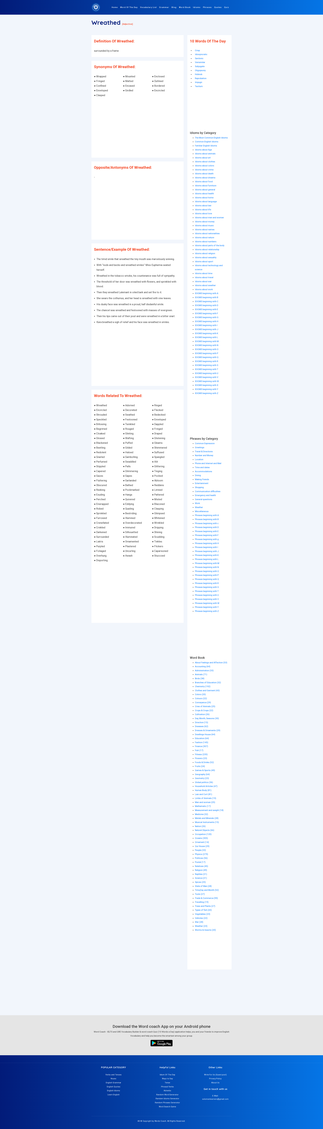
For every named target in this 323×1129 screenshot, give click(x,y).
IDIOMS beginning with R (206, 361)
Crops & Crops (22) (204, 710)
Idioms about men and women (209, 217)
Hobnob (198, 74)
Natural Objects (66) (204, 830)
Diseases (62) (201, 726)
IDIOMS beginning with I (206, 325)
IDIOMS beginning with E (206, 309)
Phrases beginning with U (207, 595)
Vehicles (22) (201, 918)
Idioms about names (204, 229)
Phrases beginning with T (207, 591)
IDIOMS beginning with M (207, 341)
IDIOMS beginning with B (206, 297)
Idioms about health (204, 193)
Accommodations (203, 471)
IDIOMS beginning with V (206, 377)
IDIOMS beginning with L (206, 337)
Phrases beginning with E (207, 531)
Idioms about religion (205, 253)
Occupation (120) (203, 834)
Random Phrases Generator (167, 1103)
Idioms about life (203, 209)
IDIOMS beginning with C (206, 301)
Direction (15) (201, 722)
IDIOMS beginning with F (206, 313)
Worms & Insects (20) (205, 930)
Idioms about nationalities (207, 233)
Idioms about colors (204, 165)
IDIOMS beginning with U (206, 373)
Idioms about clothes (205, 161)
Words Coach (160, 1121)
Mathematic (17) (203, 806)
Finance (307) (201, 746)
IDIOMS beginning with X (206, 385)
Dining (198, 475)
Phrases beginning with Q (207, 579)
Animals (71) (201, 674)
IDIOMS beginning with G (206, 317)
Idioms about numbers (205, 241)
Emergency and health (205, 495)
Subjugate (200, 66)
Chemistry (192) (202, 686)
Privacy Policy (215, 1079)
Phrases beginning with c (207, 523)
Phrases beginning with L (207, 559)
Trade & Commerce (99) (206, 898)
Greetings (199, 447)
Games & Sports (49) (205, 770)
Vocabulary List (148, 7)
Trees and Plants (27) (205, 906)
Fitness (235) (201, 754)
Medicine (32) (201, 814)
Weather (199, 507)
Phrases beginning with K (207, 555)
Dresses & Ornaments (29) (207, 730)
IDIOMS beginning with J (206, 329)
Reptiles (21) (201, 874)
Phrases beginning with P (207, 575)
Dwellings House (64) (205, 734)
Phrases (207, 7)
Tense (167, 1083)
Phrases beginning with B (207, 519)
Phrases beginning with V (207, 599)
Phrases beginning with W (207, 603)
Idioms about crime (204, 169)
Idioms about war (203, 281)
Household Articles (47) (206, 786)
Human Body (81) (203, 790)
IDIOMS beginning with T (206, 369)
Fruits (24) (200, 766)
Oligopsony (200, 70)
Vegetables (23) (202, 914)
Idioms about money (204, 221)
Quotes (218, 7)
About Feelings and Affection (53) (211, 662)
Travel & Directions (204, 451)
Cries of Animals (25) (205, 706)
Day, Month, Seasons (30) (207, 718)
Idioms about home (204, 197)
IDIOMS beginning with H (206, 321)
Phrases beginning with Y (207, 607)
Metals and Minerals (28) (207, 818)
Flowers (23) (201, 758)
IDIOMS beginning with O (206, 349)
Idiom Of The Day (167, 1075)
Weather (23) (201, 926)
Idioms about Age (203, 149)
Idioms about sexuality (205, 257)
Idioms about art (203, 157)
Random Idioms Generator (167, 1099)
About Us (215, 1083)
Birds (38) (199, 678)
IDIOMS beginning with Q (206, 357)
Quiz (226, 7)
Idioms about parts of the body (209, 245)
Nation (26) (200, 826)
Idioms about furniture (205, 185)
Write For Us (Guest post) (215, 1075)
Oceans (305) (201, 838)
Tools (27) (200, 894)
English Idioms (113, 1091)
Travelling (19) (202, 902)
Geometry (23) (202, 778)
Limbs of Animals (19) (205, 798)
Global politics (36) (204, 782)
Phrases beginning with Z (207, 611)
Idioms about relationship (207, 249)
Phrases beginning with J (207, 551)
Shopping (199, 487)
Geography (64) (202, 774)
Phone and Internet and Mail (208, 463)
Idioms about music (204, 225)
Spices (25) (200, 882)
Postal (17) (200, 862)
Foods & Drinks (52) (204, 762)
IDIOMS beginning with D (206, 305)
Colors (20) (200, 694)
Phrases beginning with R (207, 583)
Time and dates (202, 467)
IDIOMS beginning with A (206, 293)
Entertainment (201, 483)
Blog (174, 7)
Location (199, 459)
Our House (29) (202, 846)
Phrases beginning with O (207, 571)
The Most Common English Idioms (211, 137)
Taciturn (199, 86)
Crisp (197, 50)
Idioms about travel (204, 277)
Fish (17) (199, 750)
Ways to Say (167, 1079)
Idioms (196, 7)
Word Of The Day (129, 7)
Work (197, 503)
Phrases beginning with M (207, 563)
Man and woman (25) (205, 802)
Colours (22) (201, 698)
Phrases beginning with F (207, 535)
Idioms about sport (204, 261)
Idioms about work (204, 289)
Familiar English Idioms (206, 145)
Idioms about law (203, 205)
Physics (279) (201, 854)
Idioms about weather (205, 285)
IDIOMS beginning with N (206, 345)
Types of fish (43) (203, 910)
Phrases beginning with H (207, 543)
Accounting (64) (202, 666)
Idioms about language (206, 201)
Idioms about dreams (205, 177)
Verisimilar (200, 62)
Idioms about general (205, 189)
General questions (203, 499)
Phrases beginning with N (207, 567)
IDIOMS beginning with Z (206, 393)
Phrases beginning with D (207, 527)
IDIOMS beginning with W (207, 381)
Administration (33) (204, 670)
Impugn (198, 82)
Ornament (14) (202, 842)
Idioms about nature (204, 237)
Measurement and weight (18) (209, 810)
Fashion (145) (201, 742)
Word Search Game (167, 1107)
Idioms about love (203, 213)
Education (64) (202, 738)
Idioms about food (204, 181)
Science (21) (201, 878)
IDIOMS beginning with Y (206, 389)
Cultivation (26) (202, 714)
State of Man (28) (203, 886)
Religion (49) (201, 870)
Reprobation (200, 78)
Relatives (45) (201, 866)
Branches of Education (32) (208, 682)
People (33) (200, 850)
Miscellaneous (202, 511)
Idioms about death (204, 173)
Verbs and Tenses (113, 1075)
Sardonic (199, 58)
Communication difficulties (207, 491)
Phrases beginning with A (207, 515)
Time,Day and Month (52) (207, 890)
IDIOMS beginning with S (206, 365)
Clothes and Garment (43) (207, 690)
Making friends (202, 479)
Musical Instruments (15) (207, 822)
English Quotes (113, 1087)
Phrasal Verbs (167, 1087)
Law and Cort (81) (203, 794)
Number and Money (204, 455)
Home (115, 7)
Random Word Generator (167, 1095)
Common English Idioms (206, 141)
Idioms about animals (205, 153)
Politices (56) (201, 858)
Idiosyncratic (201, 54)
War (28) (199, 922)
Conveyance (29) (203, 702)
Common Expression (205, 443)
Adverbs (167, 1091)
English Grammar (113, 1083)
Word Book (185, 7)
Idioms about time (203, 273)
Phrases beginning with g (207, 539)
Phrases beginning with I (206, 547)
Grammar (164, 7)
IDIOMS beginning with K (206, 333)
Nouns (113, 1079)
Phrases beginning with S (207, 587)
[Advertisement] (137, 128)
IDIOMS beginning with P (206, 353)
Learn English (113, 1095)
